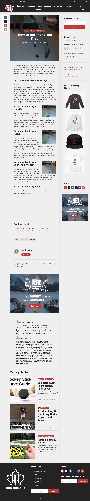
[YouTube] (65, 187)
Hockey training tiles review (45, 231)
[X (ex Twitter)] (76, 187)
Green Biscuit (21, 228)
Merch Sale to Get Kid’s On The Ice (73, 44)
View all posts (26, 254)
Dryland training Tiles (23, 231)
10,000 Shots (23, 1)
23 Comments (51, 399)
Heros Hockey (72, 71)
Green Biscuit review (42, 228)
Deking (26, 30)
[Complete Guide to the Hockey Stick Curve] (22, 389)
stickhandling (24, 239)
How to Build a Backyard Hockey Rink (74, 41)
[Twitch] (79, 187)
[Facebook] (72, 187)
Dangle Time (16, 1)
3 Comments (44, 42)
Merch (29, 1)
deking (16, 239)
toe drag (32, 239)
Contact (36, 485)
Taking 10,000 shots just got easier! (74, 53)
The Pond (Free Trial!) (7, 1)
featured (33, 30)
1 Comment (52, 456)
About (68, 6)
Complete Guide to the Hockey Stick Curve (47, 385)
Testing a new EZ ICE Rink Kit (47, 441)
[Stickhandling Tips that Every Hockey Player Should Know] (22, 417)
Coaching (22, 6)
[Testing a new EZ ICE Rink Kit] (22, 445)
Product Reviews (45, 6)
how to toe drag (36, 65)
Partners (59, 6)
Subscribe (83, 481)
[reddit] (83, 187)
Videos (32, 6)
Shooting (40, 379)
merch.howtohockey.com (71, 76)
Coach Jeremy (27, 42)
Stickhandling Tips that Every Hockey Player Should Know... (48, 416)
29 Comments (52, 427)
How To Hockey (49, 498)
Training (11, 6)
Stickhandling (40, 30)
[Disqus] (35, 342)
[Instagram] (69, 187)
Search (75, 27)
